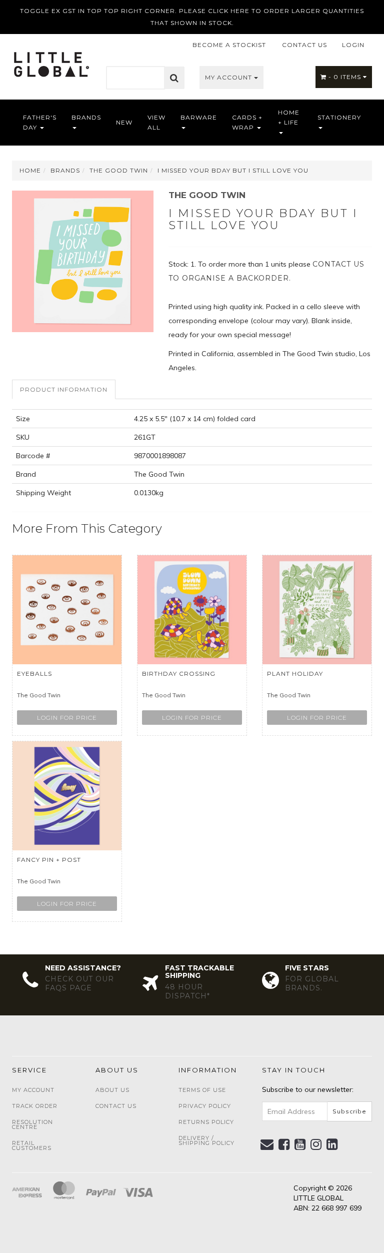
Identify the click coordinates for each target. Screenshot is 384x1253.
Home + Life (289, 117)
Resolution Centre (32, 1124)
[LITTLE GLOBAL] (51, 61)
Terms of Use (202, 1089)
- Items (345, 77)
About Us (113, 1089)
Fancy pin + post (49, 859)
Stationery (339, 117)
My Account (229, 77)
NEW (124, 122)
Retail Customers (32, 1145)
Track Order (35, 1105)
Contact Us (116, 1105)
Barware (198, 117)
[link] (284, 1144)
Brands (86, 117)
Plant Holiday (295, 673)
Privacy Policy (204, 1105)
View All (157, 122)
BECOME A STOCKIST (229, 45)
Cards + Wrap (247, 122)
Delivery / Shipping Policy (206, 1140)
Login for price (67, 717)
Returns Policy (206, 1121)
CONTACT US (304, 45)
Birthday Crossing (179, 673)
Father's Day (39, 122)
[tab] (64, 389)
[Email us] (267, 1144)
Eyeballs (34, 673)
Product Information (64, 389)
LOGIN (353, 45)
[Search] (174, 78)
